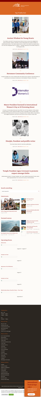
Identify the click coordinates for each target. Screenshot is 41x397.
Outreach (3, 350)
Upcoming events (4, 328)
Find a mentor (3, 347)
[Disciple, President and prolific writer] (20, 128)
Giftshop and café (4, 325)
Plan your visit (3, 323)
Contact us (3, 329)
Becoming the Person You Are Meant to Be (9, 233)
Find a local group (4, 349)
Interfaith (3, 352)
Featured (24, 49)
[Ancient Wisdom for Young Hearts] (20, 25)
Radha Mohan (20, 49)
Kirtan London (3, 369)
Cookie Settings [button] (5, 394)
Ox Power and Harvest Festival (33, 204)
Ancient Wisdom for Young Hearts (20, 38)
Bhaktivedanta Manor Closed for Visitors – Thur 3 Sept (12, 290)
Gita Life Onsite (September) (32, 231)
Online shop (3, 340)
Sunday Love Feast (4, 254)
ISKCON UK (3, 376)
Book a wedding (4, 353)
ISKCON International (5, 375)
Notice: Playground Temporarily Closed (9, 211)
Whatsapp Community (5, 359)
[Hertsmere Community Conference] (20, 60)
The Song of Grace (30, 198)
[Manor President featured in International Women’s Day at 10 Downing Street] (20, 92)
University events (4, 372)
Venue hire (3, 355)
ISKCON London (4, 377)
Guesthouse (3, 356)
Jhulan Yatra (3, 242)
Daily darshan (3, 337)
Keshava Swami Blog (5, 379)
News (27, 49)
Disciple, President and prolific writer (20, 141)
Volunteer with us (4, 344)
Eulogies (2, 364)
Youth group (3, 370)
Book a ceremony (4, 338)
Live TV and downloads (5, 336)
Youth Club (3, 343)
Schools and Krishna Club (6, 341)
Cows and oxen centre (5, 326)
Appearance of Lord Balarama (7, 266)
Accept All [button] (11, 394)
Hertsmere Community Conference (20, 73)
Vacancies (3, 346)
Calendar (3, 358)
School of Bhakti (4, 366)
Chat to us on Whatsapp (5, 331)
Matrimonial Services (5, 373)
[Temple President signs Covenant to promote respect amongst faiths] (20, 158)
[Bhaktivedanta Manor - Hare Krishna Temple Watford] (20, 5)
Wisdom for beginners (5, 367)
